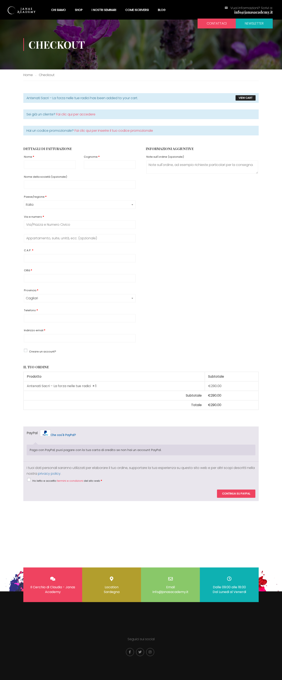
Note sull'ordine (165, 157)
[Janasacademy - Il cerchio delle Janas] (22, 9)
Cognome (92, 157)
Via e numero (34, 217)
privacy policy (49, 473)
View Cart (245, 98)
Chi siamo (58, 10)
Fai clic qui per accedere (75, 114)
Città (28, 270)
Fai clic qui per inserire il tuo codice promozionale (114, 130)
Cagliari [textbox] (32, 298)
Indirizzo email (34, 330)
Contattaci (217, 23)
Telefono (31, 310)
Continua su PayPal (236, 494)
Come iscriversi (137, 10)
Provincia (31, 290)
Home (28, 75)
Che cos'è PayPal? (63, 435)
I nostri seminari (104, 10)
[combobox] (80, 205)
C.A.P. (28, 250)
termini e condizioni (70, 481)
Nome (29, 157)
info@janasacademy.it (253, 12)
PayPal (51, 434)
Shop (79, 10)
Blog (162, 10)
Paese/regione (35, 197)
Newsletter (254, 23)
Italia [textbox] (29, 204)
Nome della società (45, 177)
